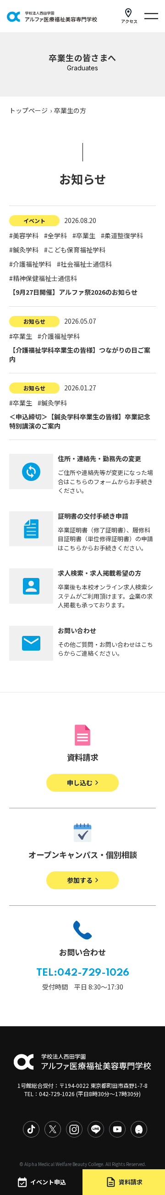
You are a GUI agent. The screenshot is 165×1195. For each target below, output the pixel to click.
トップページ (28, 110)
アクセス (129, 21)
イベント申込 (48, 1182)
